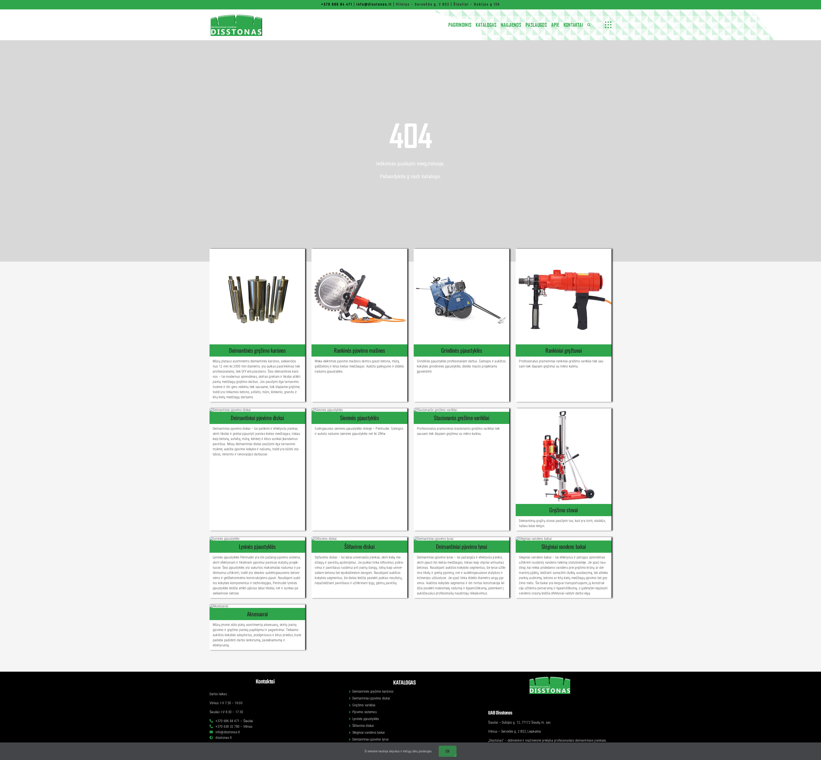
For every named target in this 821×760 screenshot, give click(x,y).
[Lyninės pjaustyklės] (257, 547)
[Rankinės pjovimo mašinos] (359, 350)
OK (448, 751)
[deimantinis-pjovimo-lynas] (433, 539)
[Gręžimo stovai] (563, 510)
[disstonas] (236, 15)
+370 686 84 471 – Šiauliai (234, 721)
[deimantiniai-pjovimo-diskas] (230, 410)
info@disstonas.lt (374, 4)
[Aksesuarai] (257, 614)
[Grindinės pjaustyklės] (461, 350)
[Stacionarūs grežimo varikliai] (461, 418)
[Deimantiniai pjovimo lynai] (461, 547)
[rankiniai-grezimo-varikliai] (563, 250)
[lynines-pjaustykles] (225, 539)
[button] (589, 25)
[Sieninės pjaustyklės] (359, 418)
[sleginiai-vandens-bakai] (534, 539)
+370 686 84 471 (336, 4)
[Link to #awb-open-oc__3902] (608, 25)
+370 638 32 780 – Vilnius (233, 726)
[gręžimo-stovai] (563, 410)
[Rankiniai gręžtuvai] (563, 350)
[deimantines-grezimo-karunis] (257, 250)
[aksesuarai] (219, 606)
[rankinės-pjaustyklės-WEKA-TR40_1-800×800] (359, 250)
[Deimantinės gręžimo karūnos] (257, 350)
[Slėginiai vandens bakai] (563, 547)
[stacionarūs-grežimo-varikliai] (435, 410)
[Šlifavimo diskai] (359, 547)
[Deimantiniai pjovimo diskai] (257, 418)
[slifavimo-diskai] (324, 539)
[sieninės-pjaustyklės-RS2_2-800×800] (327, 410)
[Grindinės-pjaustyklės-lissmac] (461, 250)
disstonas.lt (223, 738)
